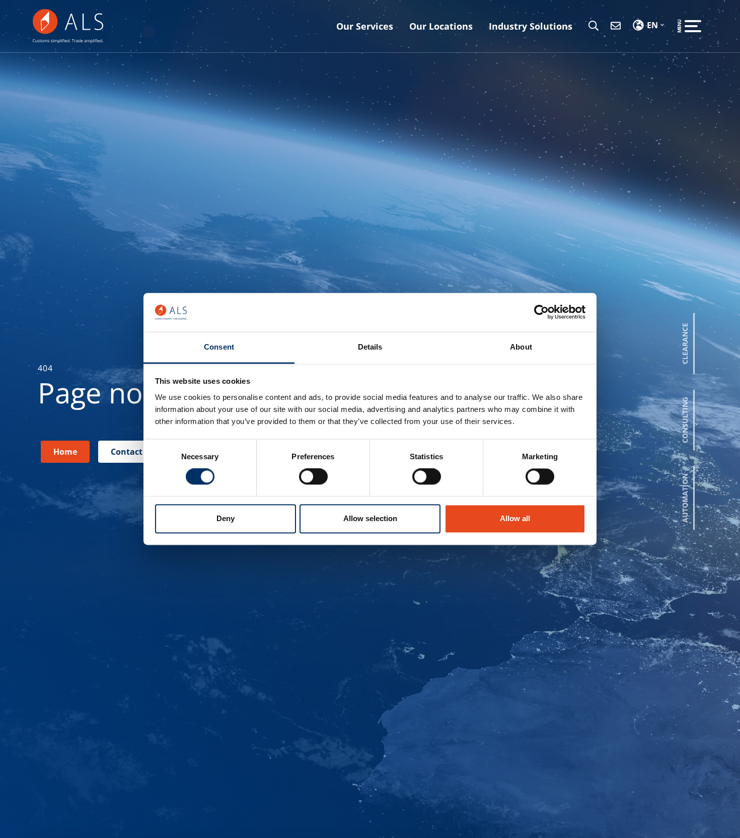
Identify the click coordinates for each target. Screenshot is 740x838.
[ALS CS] (68, 25)
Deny (225, 518)
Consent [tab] (219, 347)
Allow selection (370, 518)
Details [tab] (370, 347)
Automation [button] (685, 498)
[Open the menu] (693, 26)
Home (65, 451)
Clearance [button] (685, 343)
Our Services (364, 26)
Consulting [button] (685, 420)
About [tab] (521, 347)
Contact (126, 451)
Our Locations (441, 26)
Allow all (515, 518)
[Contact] (616, 26)
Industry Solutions (530, 26)
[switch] (313, 477)
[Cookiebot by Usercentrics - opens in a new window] (541, 312)
